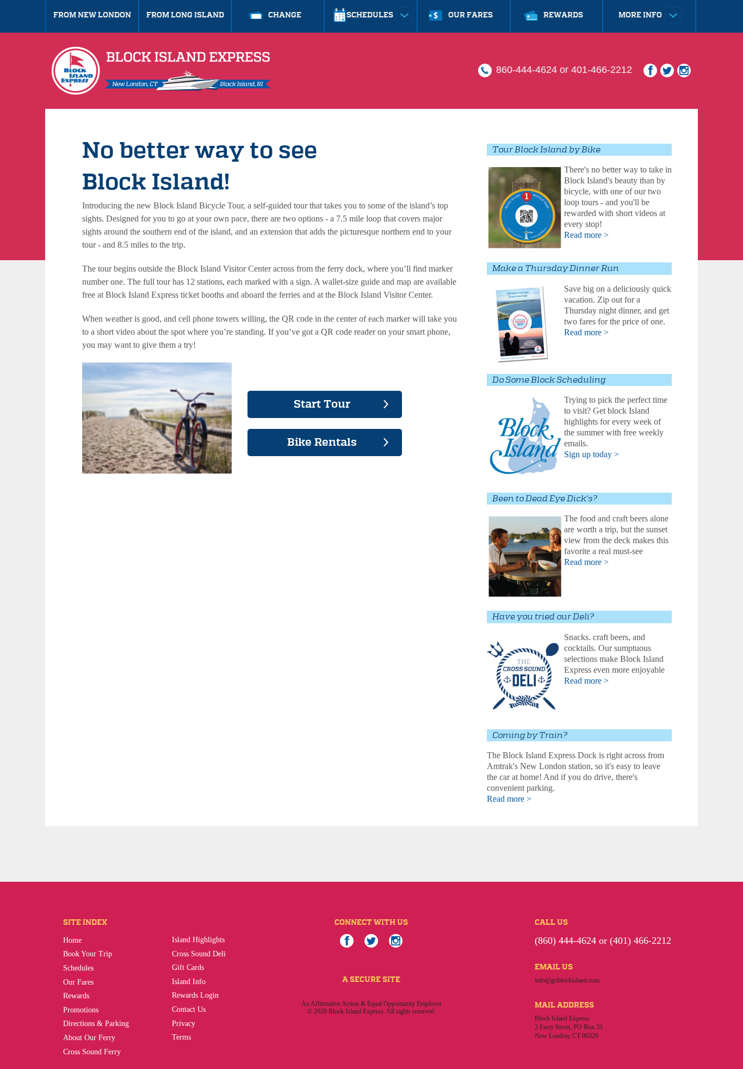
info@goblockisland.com (567, 980)
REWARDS (563, 15)
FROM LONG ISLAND (185, 15)
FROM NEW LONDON (92, 15)
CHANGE (284, 15)
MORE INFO (641, 15)
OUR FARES (470, 15)
